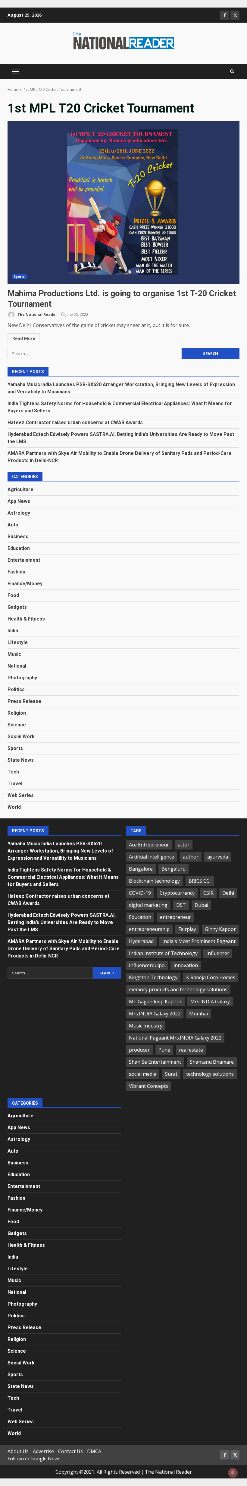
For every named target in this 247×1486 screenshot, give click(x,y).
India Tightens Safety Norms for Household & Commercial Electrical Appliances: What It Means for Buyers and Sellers (63, 877)
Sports (19, 277)
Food (13, 595)
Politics (16, 689)
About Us (18, 1451)
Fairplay (187, 929)
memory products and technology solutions (178, 989)
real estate (191, 1049)
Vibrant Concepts (148, 1086)
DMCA (94, 1451)
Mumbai (198, 1013)
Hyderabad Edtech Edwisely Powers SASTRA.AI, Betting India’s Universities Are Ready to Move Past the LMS (62, 922)
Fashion (16, 572)
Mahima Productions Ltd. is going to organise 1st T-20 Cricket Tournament (123, 202)
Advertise (43, 1451)
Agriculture (20, 489)
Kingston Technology (153, 977)
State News (21, 760)
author (191, 856)
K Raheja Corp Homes (210, 977)
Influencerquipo (147, 965)
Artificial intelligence (151, 856)
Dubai (201, 905)
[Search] (232, 71)
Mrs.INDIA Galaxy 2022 (154, 1013)
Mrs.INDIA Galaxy (210, 1001)
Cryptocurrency (177, 893)
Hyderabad (141, 941)
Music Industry (145, 1025)
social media (142, 1074)
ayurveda (217, 856)
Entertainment (24, 560)
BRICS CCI (200, 881)
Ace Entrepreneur (149, 844)
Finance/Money (25, 583)
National (17, 666)
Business (18, 536)
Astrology (19, 513)
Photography (22, 678)
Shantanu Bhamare (212, 1062)
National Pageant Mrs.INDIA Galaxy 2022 (175, 1037)
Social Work (21, 736)
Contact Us (70, 1451)
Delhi (228, 893)
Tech (13, 772)
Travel (15, 783)
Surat (171, 1074)
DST (181, 905)
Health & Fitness (26, 619)
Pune (164, 1049)
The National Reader (37, 314)
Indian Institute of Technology (163, 953)
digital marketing (148, 905)
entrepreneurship (149, 929)
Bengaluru (173, 868)
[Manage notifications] (233, 1473)
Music (14, 654)
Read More (23, 338)
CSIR (208, 893)
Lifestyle (18, 642)
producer (139, 1049)
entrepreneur (175, 917)
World (14, 807)
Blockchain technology (154, 881)
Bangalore (141, 868)
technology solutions (210, 1074)
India (13, 630)
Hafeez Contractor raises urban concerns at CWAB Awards (75, 422)
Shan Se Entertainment (155, 1062)
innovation (186, 965)
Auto (13, 525)
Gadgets (17, 607)
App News (19, 501)
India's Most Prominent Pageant (199, 941)
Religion (17, 713)
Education (19, 548)
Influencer (217, 953)
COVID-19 (140, 893)
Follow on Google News (34, 1458)
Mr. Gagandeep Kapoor (155, 1001)
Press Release (24, 701)
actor (183, 844)
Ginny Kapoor (220, 929)
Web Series (21, 795)
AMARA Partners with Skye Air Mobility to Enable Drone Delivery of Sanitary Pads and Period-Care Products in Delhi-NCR (64, 948)
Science (17, 725)
